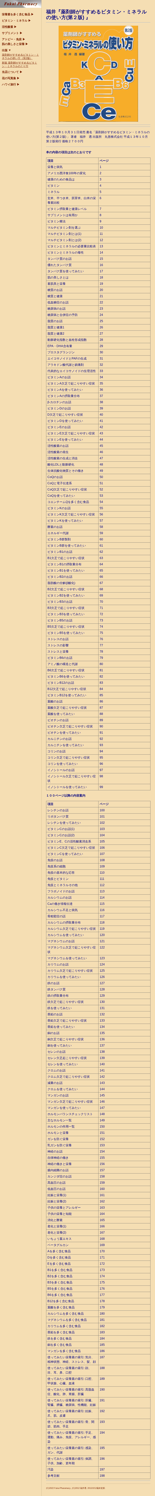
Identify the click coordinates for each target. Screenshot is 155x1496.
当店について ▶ (12, 71)
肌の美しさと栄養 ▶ (15, 44)
